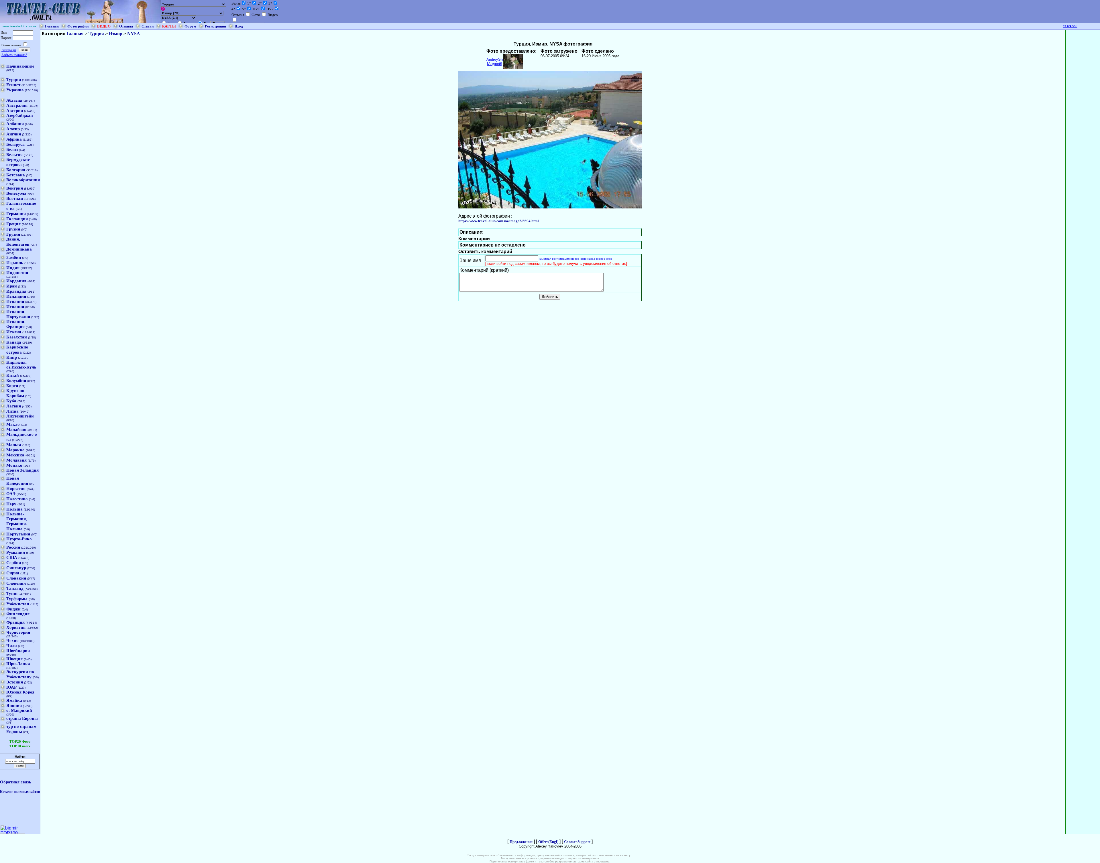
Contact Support (577, 842)
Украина (15, 90)
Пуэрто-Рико (19, 539)
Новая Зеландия (22, 470)
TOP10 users (19, 746)
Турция (13, 79)
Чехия (12, 640)
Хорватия (15, 627)
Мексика (15, 455)
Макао (13, 424)
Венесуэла (16, 193)
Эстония (14, 682)
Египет (13, 84)
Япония (14, 705)
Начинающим (20, 66)
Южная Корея (20, 692)
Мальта (13, 444)
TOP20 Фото (20, 741)
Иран (11, 286)
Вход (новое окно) (600, 258)
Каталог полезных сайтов (20, 792)
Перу (11, 504)
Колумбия (16, 380)
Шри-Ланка (18, 663)
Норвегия (15, 488)
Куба (11, 401)
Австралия (17, 105)
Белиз (12, 149)
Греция (13, 224)
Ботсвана (15, 175)
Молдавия (16, 460)
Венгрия (14, 188)
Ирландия (16, 291)
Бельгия (14, 154)
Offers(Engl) (548, 842)
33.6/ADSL (1070, 26)
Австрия (14, 110)
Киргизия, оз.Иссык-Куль (21, 364)
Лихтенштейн (20, 416)
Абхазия (14, 100)
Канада (13, 342)
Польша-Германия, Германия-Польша (16, 521)
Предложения (521, 842)
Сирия (12, 573)
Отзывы (126, 26)
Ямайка (14, 700)
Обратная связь (15, 782)
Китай (12, 375)
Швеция (14, 659)
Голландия (17, 218)
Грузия (13, 229)
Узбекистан (17, 604)
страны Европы (22, 718)
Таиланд (14, 588)
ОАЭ (10, 493)
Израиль (14, 262)
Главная (52, 26)
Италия (13, 332)
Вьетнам (14, 198)
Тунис (12, 593)
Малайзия (16, 429)
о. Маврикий (19, 710)
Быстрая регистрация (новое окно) (563, 258)
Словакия (16, 578)
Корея (12, 385)
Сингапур (16, 568)
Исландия (16, 296)
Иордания (16, 281)
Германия (16, 213)
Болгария (15, 170)
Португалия (18, 534)
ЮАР (11, 687)
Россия (13, 547)
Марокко (15, 450)
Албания (15, 123)
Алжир (13, 129)
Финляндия (18, 614)
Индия (12, 267)
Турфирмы (17, 598)
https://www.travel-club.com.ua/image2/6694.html (498, 221)
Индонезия (17, 272)
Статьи (148, 26)
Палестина (17, 498)
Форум (190, 26)
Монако (14, 465)
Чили (11, 645)
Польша (14, 509)
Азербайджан (19, 115)
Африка (14, 139)
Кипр (11, 357)
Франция (15, 622)
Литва (12, 411)
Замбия (13, 257)
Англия (13, 134)
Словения (16, 583)
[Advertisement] (1083, 116)
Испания (15, 301)
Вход (239, 26)
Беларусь (15, 144)
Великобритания (23, 180)
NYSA (133, 33)
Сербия (13, 562)
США (11, 557)
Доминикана (19, 249)
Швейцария (18, 650)
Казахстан (16, 337)
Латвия (13, 406)
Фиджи (13, 609)
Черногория (18, 632)
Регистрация (215, 26)
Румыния (15, 552)
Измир (115, 33)
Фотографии (78, 26)
